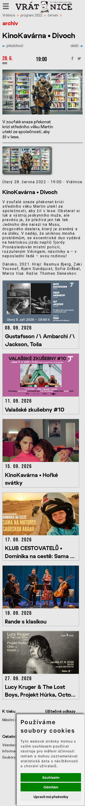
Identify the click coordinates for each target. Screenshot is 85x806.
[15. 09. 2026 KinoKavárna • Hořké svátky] (41, 460)
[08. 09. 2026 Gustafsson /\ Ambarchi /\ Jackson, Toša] (41, 322)
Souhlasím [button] (51, 777)
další (74, 46)
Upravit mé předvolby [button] (51, 797)
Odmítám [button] (50, 787)
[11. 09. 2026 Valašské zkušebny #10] (41, 395)
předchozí (15, 46)
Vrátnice (8, 15)
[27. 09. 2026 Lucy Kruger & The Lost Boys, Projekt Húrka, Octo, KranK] (41, 672)
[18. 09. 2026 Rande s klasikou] (41, 607)
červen (53, 15)
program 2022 (31, 15)
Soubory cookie (14, 757)
